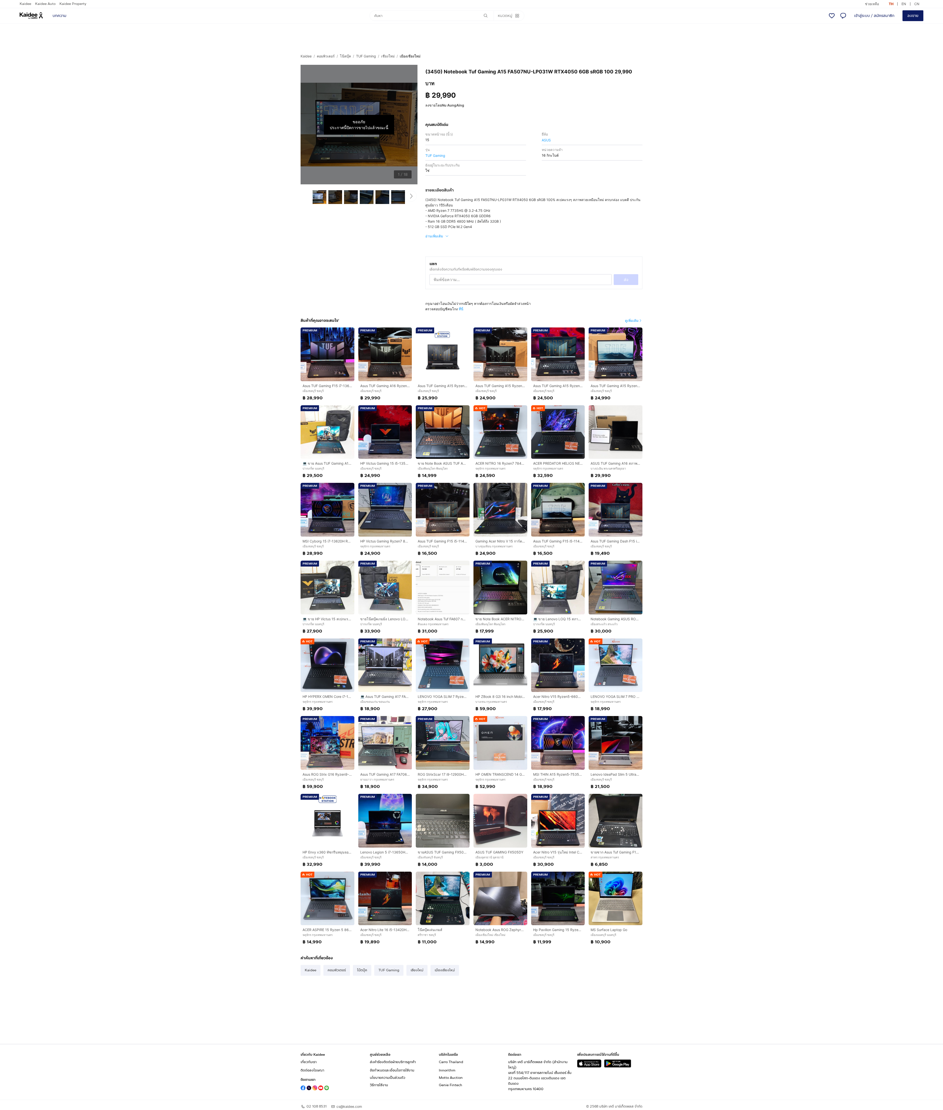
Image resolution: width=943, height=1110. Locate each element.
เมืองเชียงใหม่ (410, 56)
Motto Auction (451, 1077)
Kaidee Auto (45, 3)
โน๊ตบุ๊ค (345, 56)
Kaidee (25, 3)
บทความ (59, 15)
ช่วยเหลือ (872, 4)
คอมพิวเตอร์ (326, 56)
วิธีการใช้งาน (379, 1085)
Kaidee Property (72, 3)
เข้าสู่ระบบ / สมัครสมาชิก (874, 15)
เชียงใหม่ (388, 56)
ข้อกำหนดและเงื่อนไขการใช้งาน (392, 1070)
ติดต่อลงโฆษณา (312, 1070)
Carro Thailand (451, 1062)
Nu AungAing (453, 105)
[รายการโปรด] (831, 15)
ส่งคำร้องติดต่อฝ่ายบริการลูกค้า (393, 1062)
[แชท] (843, 16)
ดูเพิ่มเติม (631, 320)
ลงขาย (912, 15)
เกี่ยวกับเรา (309, 1062)
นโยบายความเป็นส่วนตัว (387, 1077)
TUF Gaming (366, 56)
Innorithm (447, 1070)
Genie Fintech (450, 1085)
